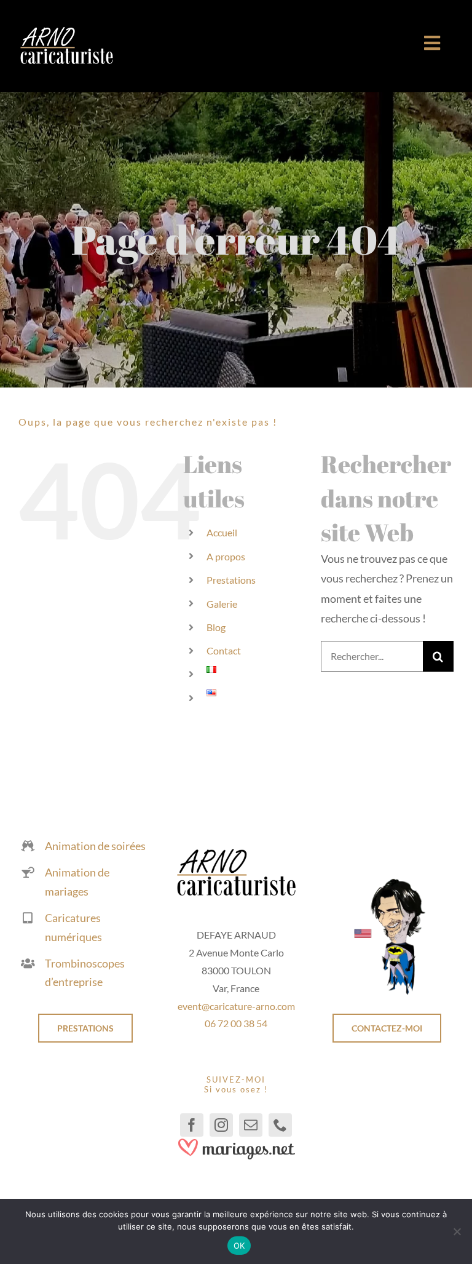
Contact (223, 650)
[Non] (456, 1231)
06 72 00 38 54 (236, 1023)
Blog (216, 627)
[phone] (280, 1125)
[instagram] (221, 1125)
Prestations (231, 580)
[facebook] (191, 1125)
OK (239, 1245)
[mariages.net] (236, 1142)
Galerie (221, 604)
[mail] (250, 1125)
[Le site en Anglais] (387, 882)
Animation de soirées (95, 846)
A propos (225, 556)
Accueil (221, 532)
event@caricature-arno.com (236, 1006)
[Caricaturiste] (66, 32)
